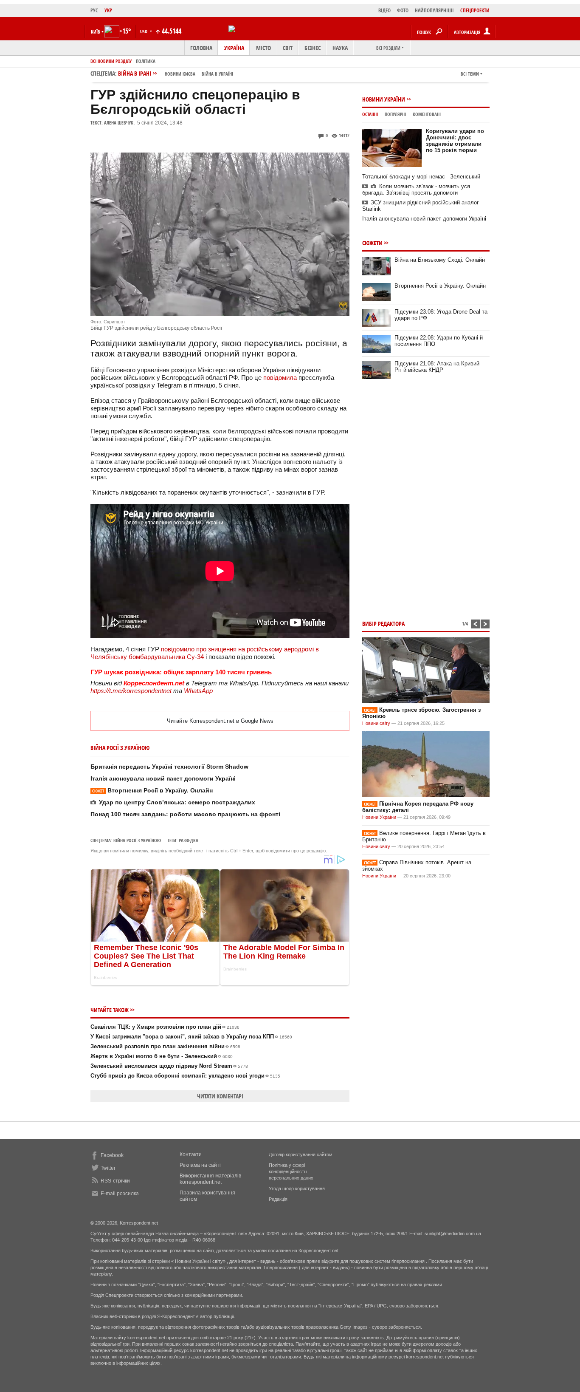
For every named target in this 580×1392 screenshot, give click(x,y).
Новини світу (376, 723)
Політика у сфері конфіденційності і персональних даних (291, 1171)
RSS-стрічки (115, 1181)
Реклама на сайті (200, 1165)
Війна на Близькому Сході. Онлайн (439, 260)
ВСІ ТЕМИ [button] (470, 74)
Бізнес (312, 48)
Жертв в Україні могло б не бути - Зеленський (161, 1056)
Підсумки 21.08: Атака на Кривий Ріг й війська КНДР (436, 366)
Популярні (395, 114)
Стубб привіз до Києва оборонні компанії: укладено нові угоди (185, 1075)
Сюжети (372, 243)
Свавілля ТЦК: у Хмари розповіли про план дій (164, 1027)
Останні (370, 114)
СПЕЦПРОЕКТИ (475, 10)
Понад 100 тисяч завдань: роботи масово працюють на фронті (185, 814)
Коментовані (427, 114)
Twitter (108, 1168)
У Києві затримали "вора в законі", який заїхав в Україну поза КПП (191, 1036)
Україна (234, 48)
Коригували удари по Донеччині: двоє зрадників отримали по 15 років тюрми (455, 140)
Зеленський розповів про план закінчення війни (165, 1046)
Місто (263, 48)
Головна (201, 48)
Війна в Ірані (175, 73)
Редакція (278, 1199)
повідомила (280, 377)
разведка (188, 840)
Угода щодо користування (297, 1188)
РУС (94, 10)
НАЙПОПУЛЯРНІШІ (434, 10)
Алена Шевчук (118, 122)
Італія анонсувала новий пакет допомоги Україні (163, 778)
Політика (145, 61)
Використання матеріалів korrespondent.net (210, 1179)
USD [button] (144, 31)
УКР (108, 10)
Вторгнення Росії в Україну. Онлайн (152, 790)
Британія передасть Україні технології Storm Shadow (169, 766)
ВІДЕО (384, 10)
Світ (288, 48)
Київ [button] (95, 31)
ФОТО (402, 10)
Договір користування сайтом (300, 1154)
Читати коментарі (220, 1096)
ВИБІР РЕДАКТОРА (383, 624)
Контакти (191, 1154)
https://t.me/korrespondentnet (131, 690)
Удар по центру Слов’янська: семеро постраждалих (177, 802)
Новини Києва (180, 74)
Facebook (112, 1155)
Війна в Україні (217, 74)
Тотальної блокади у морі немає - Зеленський (421, 176)
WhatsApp (198, 690)
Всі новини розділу (111, 61)
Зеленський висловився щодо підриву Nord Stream (169, 1066)
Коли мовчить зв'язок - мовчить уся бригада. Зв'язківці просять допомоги (416, 189)
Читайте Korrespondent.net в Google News (220, 721)
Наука (340, 48)
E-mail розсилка (120, 1194)
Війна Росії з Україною (137, 840)
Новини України (383, 99)
